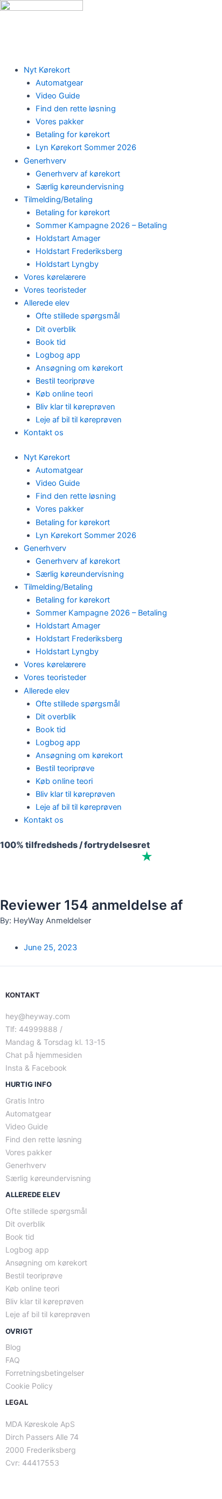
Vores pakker (60, 121)
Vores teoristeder (55, 290)
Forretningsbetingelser (44, 1372)
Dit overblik (56, 329)
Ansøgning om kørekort (79, 368)
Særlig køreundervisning (80, 187)
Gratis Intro (24, 1100)
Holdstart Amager (68, 238)
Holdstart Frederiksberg (79, 251)
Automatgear (59, 83)
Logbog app (58, 355)
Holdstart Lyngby (67, 264)
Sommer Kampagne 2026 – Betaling (101, 225)
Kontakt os (44, 432)
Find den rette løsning (76, 109)
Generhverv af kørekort (78, 174)
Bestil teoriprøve (65, 381)
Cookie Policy (29, 1385)
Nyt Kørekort (47, 70)
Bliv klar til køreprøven (75, 407)
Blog (13, 1347)
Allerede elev (47, 303)
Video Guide (58, 96)
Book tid (51, 342)
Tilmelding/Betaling (58, 199)
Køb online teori (64, 394)
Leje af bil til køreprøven (79, 420)
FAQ (12, 1359)
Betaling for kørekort (73, 134)
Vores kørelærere (55, 277)
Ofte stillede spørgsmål (78, 316)
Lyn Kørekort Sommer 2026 (86, 147)
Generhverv (45, 161)
